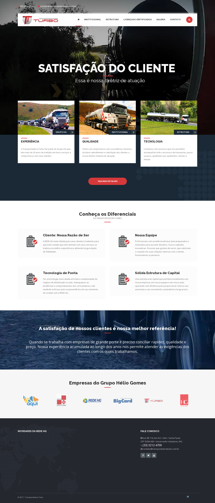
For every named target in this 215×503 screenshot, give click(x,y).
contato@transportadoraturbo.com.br (58, 6)
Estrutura (112, 19)
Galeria (160, 19)
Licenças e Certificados (138, 19)
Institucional (92, 19)
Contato (175, 19)
